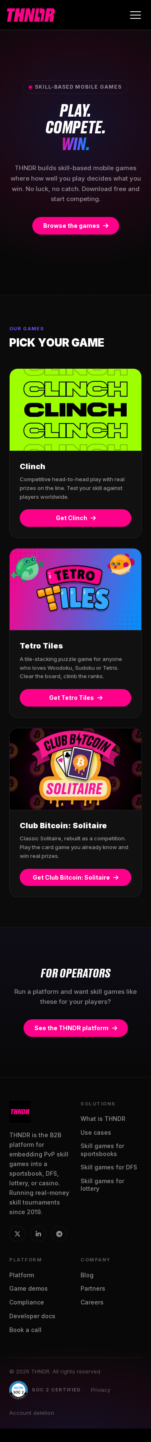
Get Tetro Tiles (71, 697)
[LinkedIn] (38, 1234)
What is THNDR (103, 1118)
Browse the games (71, 225)
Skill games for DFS (109, 1167)
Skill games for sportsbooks (102, 1149)
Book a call (25, 1329)
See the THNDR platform (71, 1027)
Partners (93, 1288)
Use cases (96, 1132)
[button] (135, 15)
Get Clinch (71, 517)
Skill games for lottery (102, 1184)
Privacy (100, 1389)
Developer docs (32, 1315)
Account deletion (31, 1412)
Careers (92, 1302)
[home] (31, 15)
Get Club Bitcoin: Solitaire (71, 877)
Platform (21, 1275)
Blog (87, 1275)
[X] (17, 1234)
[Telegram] (59, 1234)
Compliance (26, 1302)
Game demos (28, 1288)
